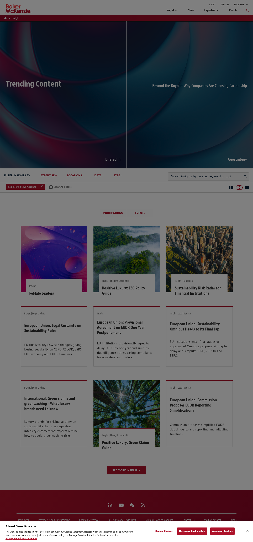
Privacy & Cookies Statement (21, 538)
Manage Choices (163, 531)
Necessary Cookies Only (192, 531)
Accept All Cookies (222, 531)
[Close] (247, 531)
